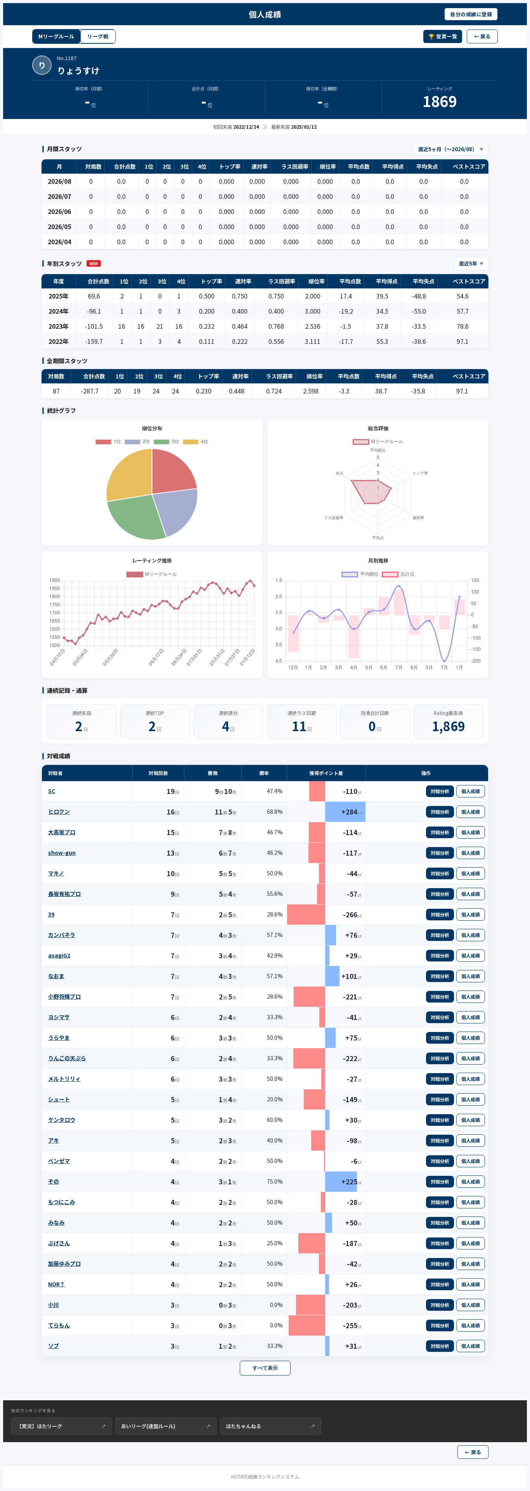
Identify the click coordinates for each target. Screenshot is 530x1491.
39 (51, 914)
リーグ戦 (97, 36)
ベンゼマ (59, 1161)
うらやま (59, 1037)
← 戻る (482, 36)
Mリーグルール (56, 36)
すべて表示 (265, 1368)
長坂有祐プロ (64, 893)
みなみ (56, 1222)
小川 (53, 1304)
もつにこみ (61, 1202)
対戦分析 (440, 791)
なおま (56, 976)
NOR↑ (56, 1284)
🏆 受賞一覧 (442, 36)
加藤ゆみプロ (64, 1263)
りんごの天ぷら (67, 1058)
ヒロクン (59, 811)
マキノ (56, 873)
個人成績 (470, 791)
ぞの (53, 1181)
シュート (59, 1099)
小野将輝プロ (64, 996)
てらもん (59, 1325)
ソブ (53, 1345)
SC (51, 791)
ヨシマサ (59, 1017)
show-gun (62, 852)
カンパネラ (61, 935)
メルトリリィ (64, 1078)
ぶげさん (59, 1243)
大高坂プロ (61, 832)
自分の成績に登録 (471, 14)
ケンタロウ (61, 1119)
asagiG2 (59, 955)
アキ (53, 1140)
